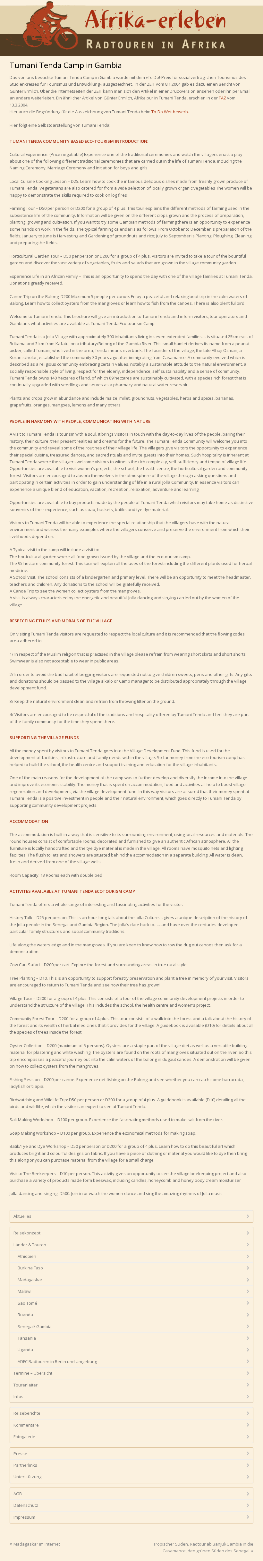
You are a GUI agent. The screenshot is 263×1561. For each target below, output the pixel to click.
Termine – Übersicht (32, 1373)
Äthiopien (27, 1256)
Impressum (24, 1517)
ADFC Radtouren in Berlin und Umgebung (57, 1361)
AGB (17, 1494)
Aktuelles (22, 1216)
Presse (20, 1453)
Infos (18, 1396)
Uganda (25, 1349)
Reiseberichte (26, 1413)
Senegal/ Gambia (35, 1326)
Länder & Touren (29, 1245)
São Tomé (27, 1303)
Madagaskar (30, 1280)
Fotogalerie (24, 1436)
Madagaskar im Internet (36, 1544)
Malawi (24, 1291)
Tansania (27, 1338)
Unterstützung (27, 1477)
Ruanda (25, 1315)
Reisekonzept (26, 1233)
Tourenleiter (25, 1385)
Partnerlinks (25, 1465)
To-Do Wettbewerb (169, 112)
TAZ (222, 98)
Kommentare (26, 1425)
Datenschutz (25, 1505)
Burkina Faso (30, 1268)
